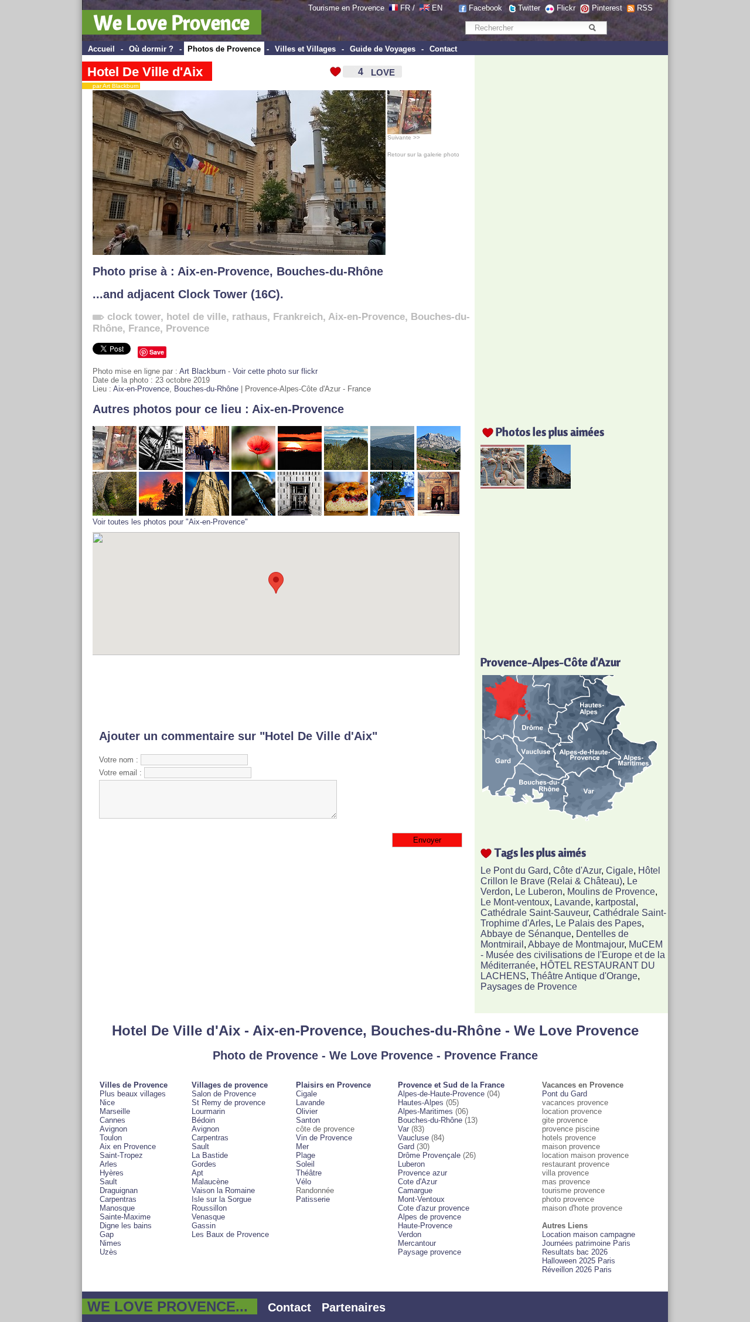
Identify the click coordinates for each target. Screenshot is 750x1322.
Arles (108, 1164)
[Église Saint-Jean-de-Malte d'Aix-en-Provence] (207, 513)
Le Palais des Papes (598, 923)
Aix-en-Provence (224, 271)
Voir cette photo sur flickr (275, 371)
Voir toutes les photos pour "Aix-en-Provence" (170, 521)
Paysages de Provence (528, 987)
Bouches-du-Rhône (330, 271)
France (144, 328)
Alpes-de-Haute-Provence (441, 1093)
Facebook (485, 8)
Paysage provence (429, 1252)
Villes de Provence (134, 1085)
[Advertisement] (276, 692)
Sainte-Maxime (125, 1216)
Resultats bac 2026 (575, 1252)
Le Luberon (538, 892)
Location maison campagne (588, 1234)
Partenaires (354, 1307)
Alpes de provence (429, 1216)
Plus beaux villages (133, 1093)
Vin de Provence (324, 1137)
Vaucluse (413, 1137)
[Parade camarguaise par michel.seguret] (502, 485)
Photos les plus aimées (550, 431)
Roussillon (209, 1208)
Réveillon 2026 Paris (577, 1269)
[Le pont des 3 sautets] (115, 513)
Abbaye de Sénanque (525, 934)
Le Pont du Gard (514, 870)
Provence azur (422, 1172)
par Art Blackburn (113, 86)
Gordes (204, 1164)
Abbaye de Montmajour (576, 944)
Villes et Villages (305, 49)
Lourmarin (208, 1111)
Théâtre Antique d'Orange (584, 976)
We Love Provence (172, 22)
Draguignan (119, 1190)
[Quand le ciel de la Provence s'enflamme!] (161, 513)
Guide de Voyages (382, 49)
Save (156, 351)
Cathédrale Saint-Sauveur (534, 913)
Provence (187, 328)
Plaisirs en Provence (333, 1085)
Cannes (112, 1120)
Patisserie (313, 1199)
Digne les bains (126, 1225)
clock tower (134, 316)
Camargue (415, 1190)
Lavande (572, 902)
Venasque (208, 1216)
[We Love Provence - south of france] (424, 8)
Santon (308, 1120)
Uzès (108, 1252)
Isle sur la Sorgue (221, 1199)
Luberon (411, 1164)
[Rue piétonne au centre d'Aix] (207, 467)
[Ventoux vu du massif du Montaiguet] (346, 467)
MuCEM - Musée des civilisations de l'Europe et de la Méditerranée (572, 954)
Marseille (115, 1111)
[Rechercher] (592, 27)
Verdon (409, 1234)
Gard (406, 1146)
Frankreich (298, 316)
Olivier (307, 1111)
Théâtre (309, 1172)
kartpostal (615, 902)
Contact (443, 49)
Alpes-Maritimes (425, 1111)
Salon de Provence (224, 1093)
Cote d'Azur (417, 1181)
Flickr (566, 8)
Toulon (111, 1137)
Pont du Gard (564, 1093)
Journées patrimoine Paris (586, 1243)
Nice (107, 1102)
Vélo (303, 1181)
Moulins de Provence (611, 892)
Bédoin (203, 1120)
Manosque (117, 1208)
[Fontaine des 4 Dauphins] (253, 513)
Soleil (305, 1164)
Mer (302, 1146)
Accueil (101, 49)
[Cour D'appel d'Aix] (300, 513)
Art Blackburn (202, 371)
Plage (305, 1155)
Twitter (529, 8)
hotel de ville (196, 316)
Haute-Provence (425, 1225)
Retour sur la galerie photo (423, 154)
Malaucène (210, 1181)
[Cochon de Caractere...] (115, 467)
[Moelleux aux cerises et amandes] (346, 513)
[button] (276, 583)
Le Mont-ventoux (515, 902)
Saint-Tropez (121, 1155)
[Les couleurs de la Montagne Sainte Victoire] (439, 467)
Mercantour (417, 1243)
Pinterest (607, 8)
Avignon (113, 1129)
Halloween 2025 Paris (578, 1260)
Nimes (110, 1243)
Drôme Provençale (429, 1155)
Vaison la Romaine (223, 1190)
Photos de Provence (224, 49)
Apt (197, 1172)
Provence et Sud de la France (451, 1085)
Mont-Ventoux (421, 1199)
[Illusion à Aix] (161, 467)
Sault (108, 1181)
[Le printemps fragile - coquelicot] (253, 467)
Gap (107, 1234)
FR (405, 8)
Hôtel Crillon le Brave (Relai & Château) (570, 876)
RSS (645, 8)
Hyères (112, 1172)
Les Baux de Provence (230, 1234)
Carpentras (118, 1199)
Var (403, 1129)
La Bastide (210, 1155)
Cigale (619, 870)
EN (437, 8)
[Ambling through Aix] (439, 513)
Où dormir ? (151, 49)
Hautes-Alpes (421, 1102)
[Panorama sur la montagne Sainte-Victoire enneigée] (392, 467)
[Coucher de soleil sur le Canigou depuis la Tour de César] (300, 467)
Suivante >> (403, 137)
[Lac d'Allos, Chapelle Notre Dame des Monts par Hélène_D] (549, 485)
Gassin (204, 1225)
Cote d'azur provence (433, 1208)
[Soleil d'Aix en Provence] (392, 513)
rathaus (249, 316)
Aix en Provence (128, 1146)
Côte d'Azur (577, 870)
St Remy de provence (228, 1102)
